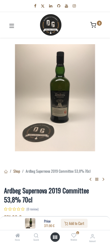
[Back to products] (97, 179)
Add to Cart (76, 223)
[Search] (36, 235)
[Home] (17, 235)
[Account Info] (92, 236)
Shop (16, 171)
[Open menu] (55, 237)
